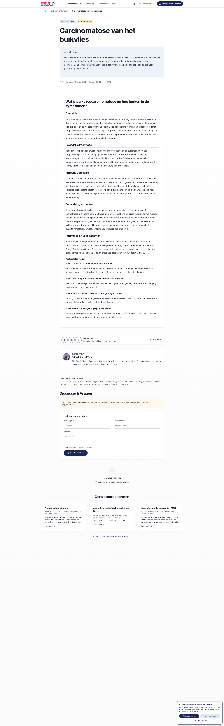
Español (116, 384)
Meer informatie (192, 711)
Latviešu (157, 382)
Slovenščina (106, 384)
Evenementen (103, 4)
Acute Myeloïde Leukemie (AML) (158, 508)
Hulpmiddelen (74, 4)
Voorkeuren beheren (200, 720)
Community (90, 4)
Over (114, 4)
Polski (70, 384)
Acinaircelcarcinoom (56, 508)
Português (78, 384)
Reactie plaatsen (77, 453)
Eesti (102, 382)
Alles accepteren (189, 716)
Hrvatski (73, 382)
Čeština (81, 382)
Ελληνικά (133, 382)
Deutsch (124, 382)
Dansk (88, 382)
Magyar (141, 382)
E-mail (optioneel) (120, 421)
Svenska (124, 384)
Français (115, 382)
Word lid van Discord (171, 4)
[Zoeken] (134, 4)
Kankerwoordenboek (59, 11)
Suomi (108, 382)
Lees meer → (50, 526)
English (95, 382)
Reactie (67, 432)
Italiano (149, 382)
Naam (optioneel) (71, 421)
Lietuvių (63, 384)
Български (64, 382)
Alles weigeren (210, 716)
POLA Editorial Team (82, 357)
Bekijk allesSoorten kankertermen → (113, 536)
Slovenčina (96, 384)
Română (87, 384)
